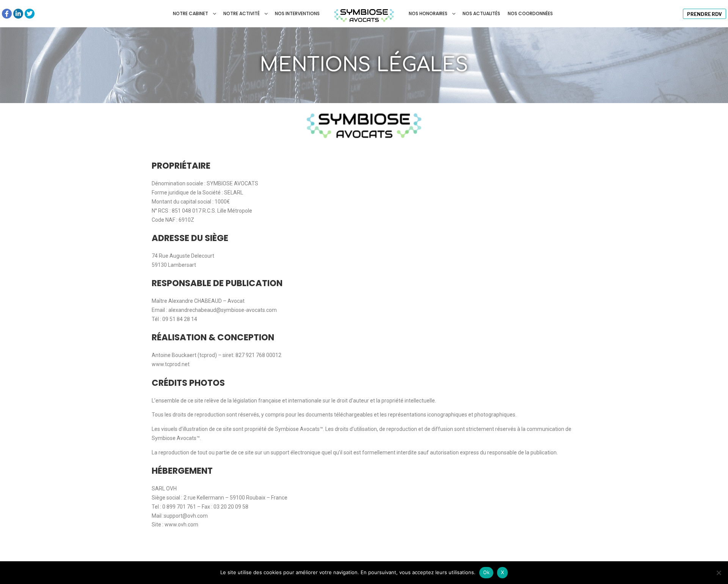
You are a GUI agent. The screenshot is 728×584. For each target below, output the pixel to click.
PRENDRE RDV (704, 14)
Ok (486, 572)
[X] (718, 572)
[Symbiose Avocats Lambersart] (364, 13)
